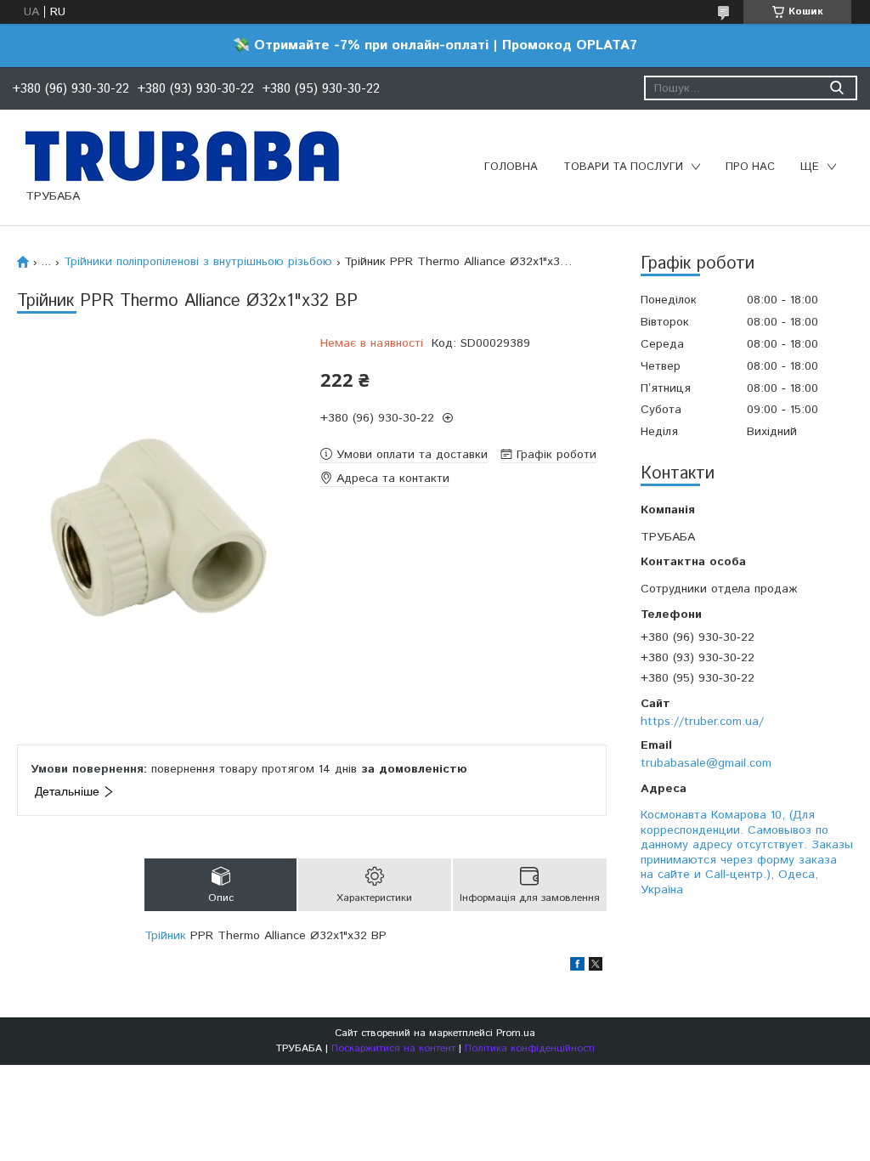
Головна (511, 167)
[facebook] (577, 967)
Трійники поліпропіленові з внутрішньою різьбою (198, 262)
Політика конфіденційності (530, 1048)
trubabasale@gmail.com (706, 763)
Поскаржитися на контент (393, 1048)
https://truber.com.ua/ (702, 721)
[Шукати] (836, 88)
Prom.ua (515, 1033)
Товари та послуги (623, 167)
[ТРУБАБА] (182, 155)
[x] (595, 967)
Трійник (165, 935)
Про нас (750, 167)
